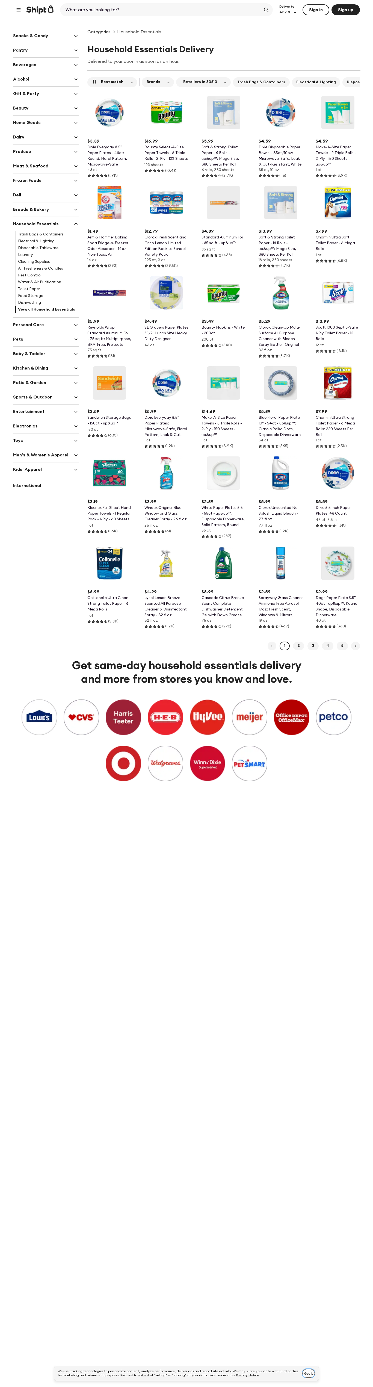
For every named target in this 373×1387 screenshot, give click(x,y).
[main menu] (18, 9)
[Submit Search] (266, 9)
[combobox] (161, 10)
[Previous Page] (272, 646)
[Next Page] (355, 646)
